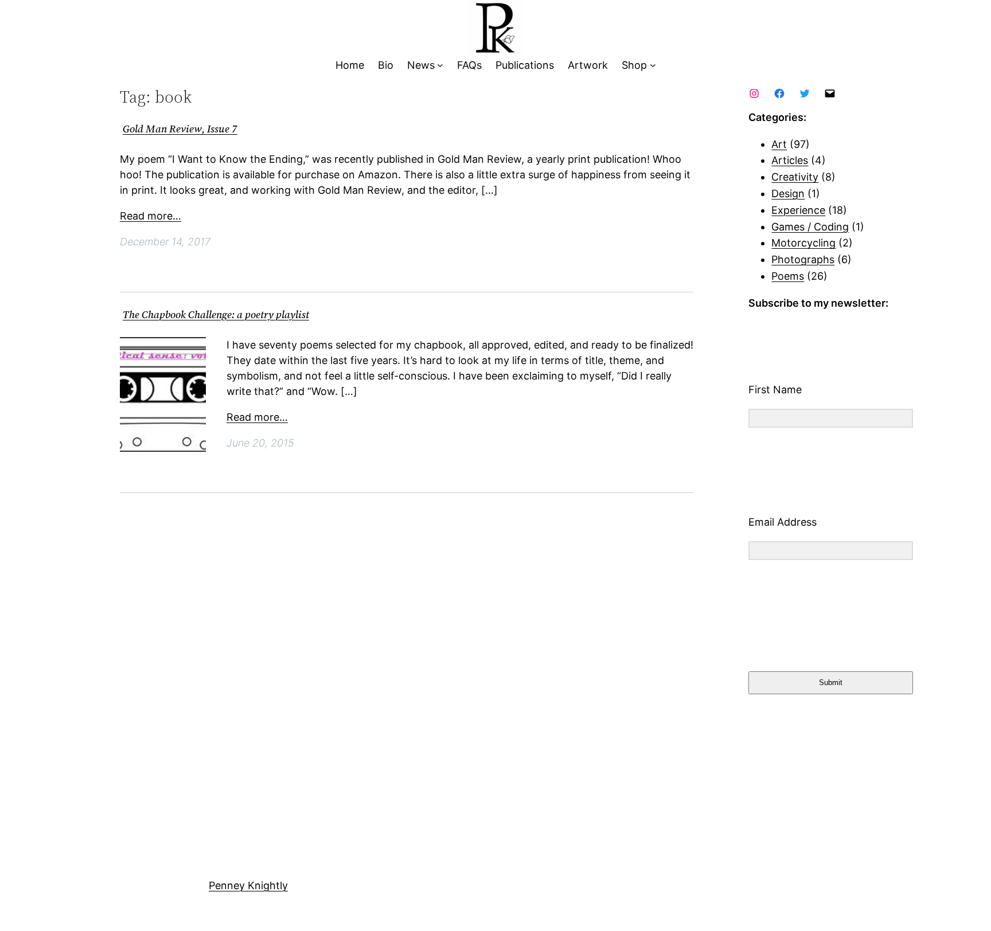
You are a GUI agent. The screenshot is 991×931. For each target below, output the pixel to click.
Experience (798, 210)
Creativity (794, 177)
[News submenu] (440, 65)
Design (788, 193)
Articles (789, 160)
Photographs (802, 259)
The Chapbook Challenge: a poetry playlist (216, 315)
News (421, 65)
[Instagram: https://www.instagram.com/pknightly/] (754, 93)
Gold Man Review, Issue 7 (180, 129)
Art (779, 144)
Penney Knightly (248, 885)
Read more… (150, 216)
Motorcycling (803, 243)
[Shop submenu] (653, 65)
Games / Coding (810, 227)
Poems (787, 276)
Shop (634, 65)
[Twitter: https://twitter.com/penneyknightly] (804, 93)
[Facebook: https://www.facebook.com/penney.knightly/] (779, 93)
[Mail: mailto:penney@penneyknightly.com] (830, 93)
